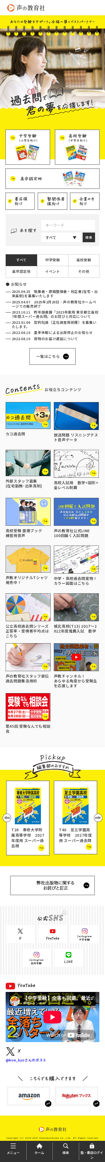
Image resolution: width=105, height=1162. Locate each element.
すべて (51, 237)
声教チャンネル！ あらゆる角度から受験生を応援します (75, 680)
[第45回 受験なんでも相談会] (28, 707)
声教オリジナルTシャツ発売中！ (27, 580)
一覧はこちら (48, 356)
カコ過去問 (15, 433)
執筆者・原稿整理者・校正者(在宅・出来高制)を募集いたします (55, 293)
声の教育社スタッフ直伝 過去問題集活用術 (27, 678)
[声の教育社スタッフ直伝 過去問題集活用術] (28, 657)
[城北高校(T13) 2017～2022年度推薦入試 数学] (76, 607)
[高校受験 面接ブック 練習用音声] (28, 512)
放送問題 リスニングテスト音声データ (76, 437)
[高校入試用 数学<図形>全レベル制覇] (76, 464)
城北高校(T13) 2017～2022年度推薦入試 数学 (75, 628)
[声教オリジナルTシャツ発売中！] (28, 559)
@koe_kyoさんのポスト (26, 1059)
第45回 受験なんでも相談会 (28, 728)
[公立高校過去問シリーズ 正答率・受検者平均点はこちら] (28, 607)
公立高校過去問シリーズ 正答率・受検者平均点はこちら (27, 630)
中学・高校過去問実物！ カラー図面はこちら (75, 581)
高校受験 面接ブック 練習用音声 (24, 533)
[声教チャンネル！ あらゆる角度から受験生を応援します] (76, 657)
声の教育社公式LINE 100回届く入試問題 (72, 533)
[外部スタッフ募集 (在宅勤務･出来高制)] (28, 463)
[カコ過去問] (28, 415)
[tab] (21, 260)
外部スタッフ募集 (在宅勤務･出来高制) (24, 483)
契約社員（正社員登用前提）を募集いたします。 (54, 324)
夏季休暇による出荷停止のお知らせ (52, 332)
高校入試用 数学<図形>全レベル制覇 (76, 485)
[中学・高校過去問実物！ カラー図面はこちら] (76, 559)
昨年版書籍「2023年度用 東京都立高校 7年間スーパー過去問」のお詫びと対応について (55, 314)
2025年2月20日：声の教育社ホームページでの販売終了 (54, 304)
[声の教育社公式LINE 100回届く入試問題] (76, 512)
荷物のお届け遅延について (45, 338)
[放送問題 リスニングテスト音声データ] (76, 416)
